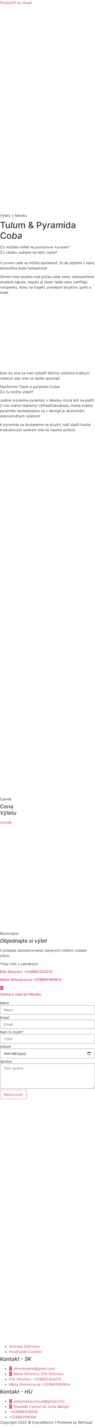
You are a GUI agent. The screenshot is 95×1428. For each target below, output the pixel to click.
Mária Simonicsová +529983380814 (30, 979)
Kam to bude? (11, 1032)
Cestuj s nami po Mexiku (20, 994)
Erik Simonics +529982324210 (26, 971)
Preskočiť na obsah (16, 2)
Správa (6, 1061)
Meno (4, 1003)
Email (4, 1017)
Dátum (5, 1046)
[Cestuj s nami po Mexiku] (2, 988)
